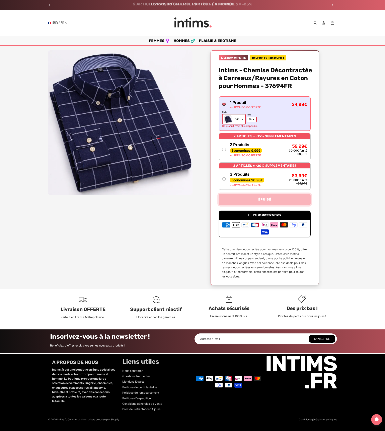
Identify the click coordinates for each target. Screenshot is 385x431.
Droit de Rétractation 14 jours (141, 409)
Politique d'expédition (136, 398)
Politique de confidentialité (139, 387)
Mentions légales (133, 381)
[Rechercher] (315, 22)
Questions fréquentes (136, 376)
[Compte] (323, 22)
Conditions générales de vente (142, 403)
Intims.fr (61, 419)
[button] (265, 113)
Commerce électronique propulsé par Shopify (93, 419)
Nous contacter (132, 370)
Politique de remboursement (140, 392)
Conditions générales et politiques (318, 419)
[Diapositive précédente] (49, 4)
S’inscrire (322, 338)
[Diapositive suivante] (332, 4)
